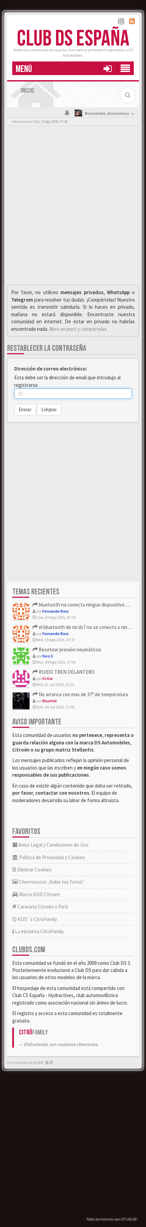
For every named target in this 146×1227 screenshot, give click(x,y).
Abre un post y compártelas (78, 329)
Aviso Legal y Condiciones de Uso (53, 845)
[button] (107, 68)
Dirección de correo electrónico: (50, 368)
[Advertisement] (73, 207)
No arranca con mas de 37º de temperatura (83, 694)
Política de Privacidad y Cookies (51, 857)
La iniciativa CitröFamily (39, 931)
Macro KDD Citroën (39, 894)
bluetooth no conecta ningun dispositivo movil (87, 604)
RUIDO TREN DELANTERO (66, 672)
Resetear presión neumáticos (69, 649)
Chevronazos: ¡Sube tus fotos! (50, 882)
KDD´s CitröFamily (37, 919)
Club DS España (73, 38)
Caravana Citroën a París (42, 906)
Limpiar (49, 409)
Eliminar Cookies (34, 869)
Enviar (25, 409)
